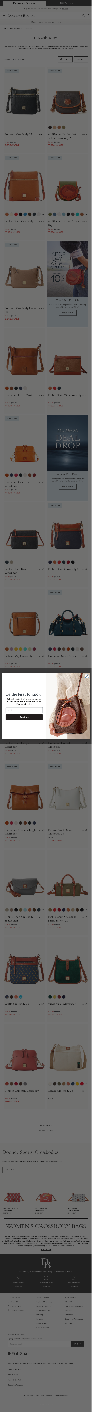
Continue (23, 717)
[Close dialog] (86, 676)
